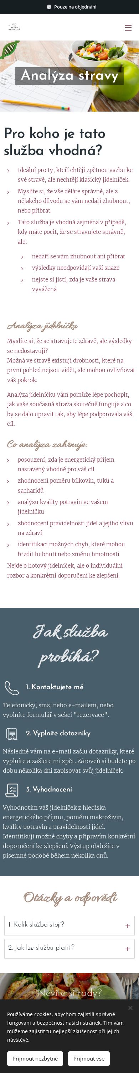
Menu (128, 27)
